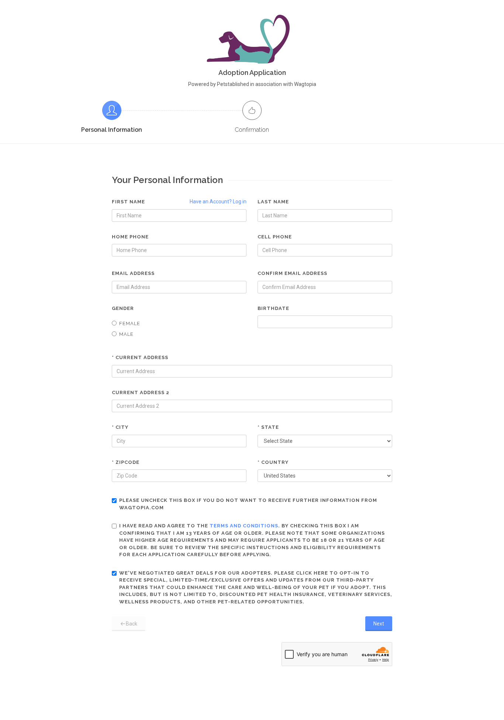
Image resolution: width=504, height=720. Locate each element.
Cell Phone (275, 237)
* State (268, 427)
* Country (273, 462)
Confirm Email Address (292, 273)
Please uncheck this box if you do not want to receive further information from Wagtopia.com (248, 503)
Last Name (273, 201)
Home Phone (130, 237)
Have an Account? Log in (218, 201)
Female (129, 323)
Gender (123, 308)
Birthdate (273, 308)
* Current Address (140, 357)
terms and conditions (244, 525)
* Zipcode (125, 462)
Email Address (133, 273)
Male (126, 334)
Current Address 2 (140, 392)
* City (120, 427)
